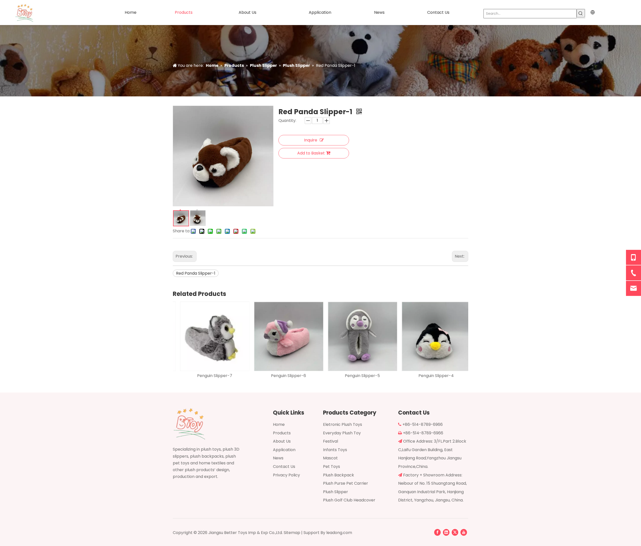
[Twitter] (455, 532)
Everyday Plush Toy (342, 433)
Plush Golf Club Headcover (349, 500)
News (278, 458)
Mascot (330, 458)
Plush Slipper (335, 492)
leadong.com (339, 532)
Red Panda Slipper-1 (195, 273)
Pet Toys (331, 466)
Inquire (310, 140)
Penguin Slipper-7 (209, 376)
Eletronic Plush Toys (342, 424)
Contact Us (284, 466)
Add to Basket (311, 153)
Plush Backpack (338, 475)
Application (284, 450)
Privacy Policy (286, 475)
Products (282, 433)
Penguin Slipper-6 (283, 376)
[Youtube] (463, 532)
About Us (282, 441)
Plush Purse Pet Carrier (345, 483)
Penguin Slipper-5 (357, 376)
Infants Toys (335, 450)
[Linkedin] (446, 532)
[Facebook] (437, 532)
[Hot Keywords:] (581, 13)
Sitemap (292, 532)
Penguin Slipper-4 (431, 376)
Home (279, 424)
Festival (330, 441)
